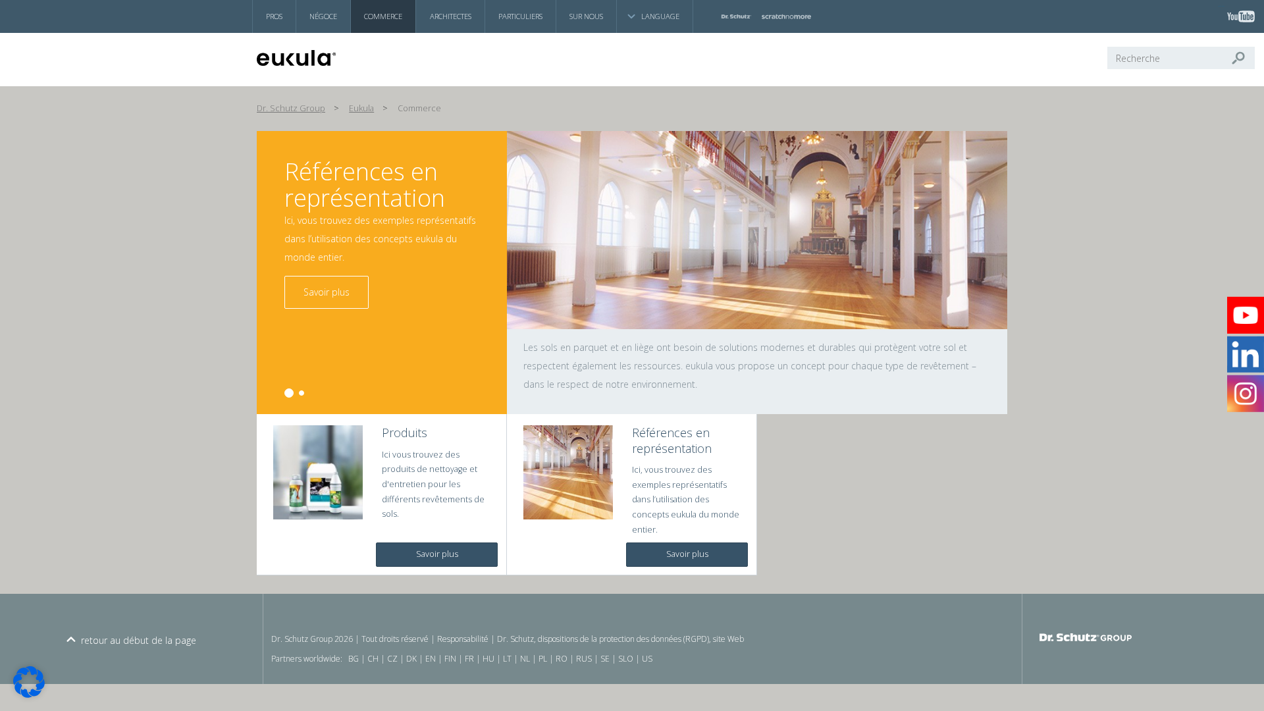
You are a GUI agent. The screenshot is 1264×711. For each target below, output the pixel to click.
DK (411, 658)
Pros (274, 16)
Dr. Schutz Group (291, 108)
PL (543, 658)
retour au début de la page (138, 640)
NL (525, 658)
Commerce (383, 16)
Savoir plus (326, 292)
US (647, 658)
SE (605, 658)
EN (430, 658)
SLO (625, 658)
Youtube (1221, 6)
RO (561, 658)
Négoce (323, 16)
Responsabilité (462, 639)
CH (373, 658)
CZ (392, 658)
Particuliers (520, 16)
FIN (450, 658)
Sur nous (586, 16)
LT (507, 658)
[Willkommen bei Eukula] (320, 58)
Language (660, 16)
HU (488, 658)
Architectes (450, 16)
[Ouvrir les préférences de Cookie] (29, 694)
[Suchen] (1243, 58)
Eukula (361, 108)
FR (469, 658)
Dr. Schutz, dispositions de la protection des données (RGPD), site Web (620, 639)
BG (353, 658)
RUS (584, 658)
